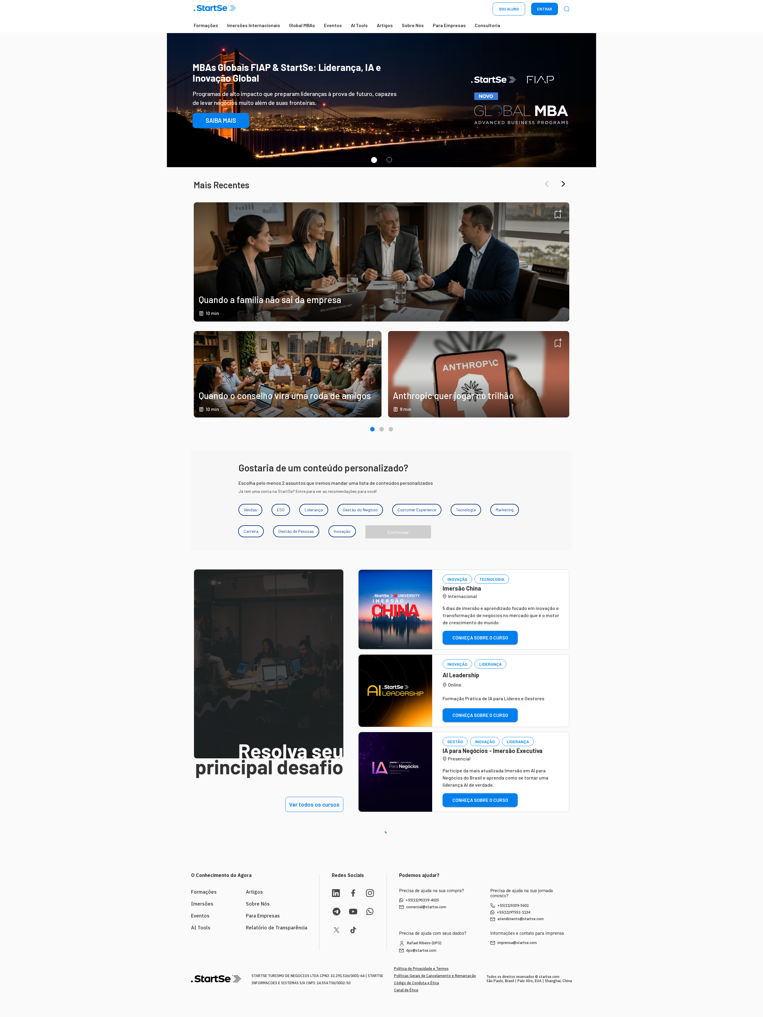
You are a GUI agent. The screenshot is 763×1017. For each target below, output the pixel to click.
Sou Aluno (509, 9)
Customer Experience (417, 509)
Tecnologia (466, 509)
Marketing (505, 509)
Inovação (342, 531)
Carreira (251, 531)
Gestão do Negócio (360, 509)
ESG (281, 509)
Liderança (314, 509)
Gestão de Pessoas (296, 531)
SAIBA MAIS (221, 131)
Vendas (250, 509)
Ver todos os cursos (314, 804)
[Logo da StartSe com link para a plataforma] (215, 9)
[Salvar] (558, 214)
